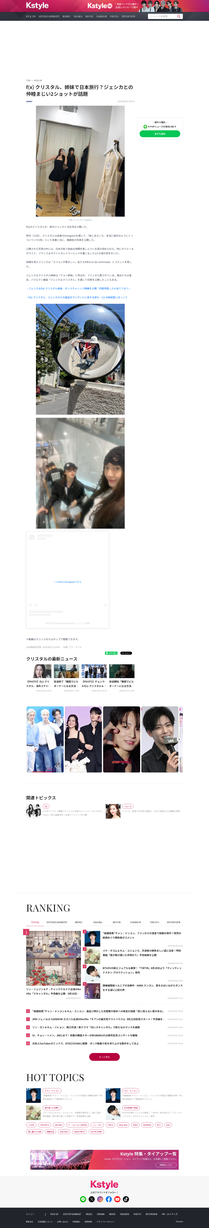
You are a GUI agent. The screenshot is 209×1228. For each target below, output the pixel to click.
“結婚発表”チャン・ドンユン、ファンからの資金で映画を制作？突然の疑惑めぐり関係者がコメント (142, 935)
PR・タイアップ (170, 1214)
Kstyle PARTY (79, 1131)
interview (129, 16)
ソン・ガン (97, 1125)
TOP (28, 80)
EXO (168, 1125)
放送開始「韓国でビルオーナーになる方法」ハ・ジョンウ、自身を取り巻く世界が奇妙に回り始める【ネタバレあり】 (121, 684)
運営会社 (29, 1222)
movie (89, 16)
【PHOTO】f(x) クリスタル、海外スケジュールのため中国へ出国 (38, 684)
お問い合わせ (62, 1222)
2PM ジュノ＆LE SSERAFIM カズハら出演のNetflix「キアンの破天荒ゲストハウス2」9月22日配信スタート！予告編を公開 (98, 1019)
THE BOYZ (44, 1125)
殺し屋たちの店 (34, 1131)
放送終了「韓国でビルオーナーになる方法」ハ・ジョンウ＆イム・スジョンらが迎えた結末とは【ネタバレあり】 (66, 684)
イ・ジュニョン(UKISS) (77, 1125)
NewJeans (64, 1131)
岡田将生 (50, 1131)
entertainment (49, 16)
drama (78, 16)
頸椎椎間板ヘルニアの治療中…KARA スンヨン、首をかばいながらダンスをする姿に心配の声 (143, 988)
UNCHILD (58, 1125)
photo (114, 16)
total (35, 922)
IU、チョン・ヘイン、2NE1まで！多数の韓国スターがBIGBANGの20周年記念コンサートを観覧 (84, 1035)
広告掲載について (45, 1222)
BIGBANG (147, 1125)
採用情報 (88, 1222)
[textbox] (165, 16)
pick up (31, 16)
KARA (135, 1125)
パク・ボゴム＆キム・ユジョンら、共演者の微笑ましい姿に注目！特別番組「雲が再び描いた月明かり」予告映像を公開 (142, 953)
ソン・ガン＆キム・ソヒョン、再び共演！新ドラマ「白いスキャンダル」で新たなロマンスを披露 (86, 1027)
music (67, 16)
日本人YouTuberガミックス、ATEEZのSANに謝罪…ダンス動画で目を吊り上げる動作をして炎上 (85, 1043)
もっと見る (104, 1056)
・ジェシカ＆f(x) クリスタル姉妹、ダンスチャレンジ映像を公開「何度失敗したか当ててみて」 (78, 288)
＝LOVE (31, 1125)
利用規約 (76, 1222)
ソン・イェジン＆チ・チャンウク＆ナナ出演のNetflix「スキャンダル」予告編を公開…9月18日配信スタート (53, 991)
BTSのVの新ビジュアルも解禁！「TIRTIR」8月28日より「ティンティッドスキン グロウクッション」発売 (142, 970)
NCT (159, 1125)
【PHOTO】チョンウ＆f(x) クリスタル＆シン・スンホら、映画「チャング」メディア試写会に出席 (94, 684)
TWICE (110, 1125)
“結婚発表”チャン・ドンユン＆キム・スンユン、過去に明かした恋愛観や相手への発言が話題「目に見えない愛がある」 (98, 1011)
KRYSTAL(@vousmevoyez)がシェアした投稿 (68, 623)
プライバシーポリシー (106, 1222)
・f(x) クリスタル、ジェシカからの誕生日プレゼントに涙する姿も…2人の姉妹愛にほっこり (76, 297)
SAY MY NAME (96, 1131)
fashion (102, 16)
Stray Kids (123, 1125)
